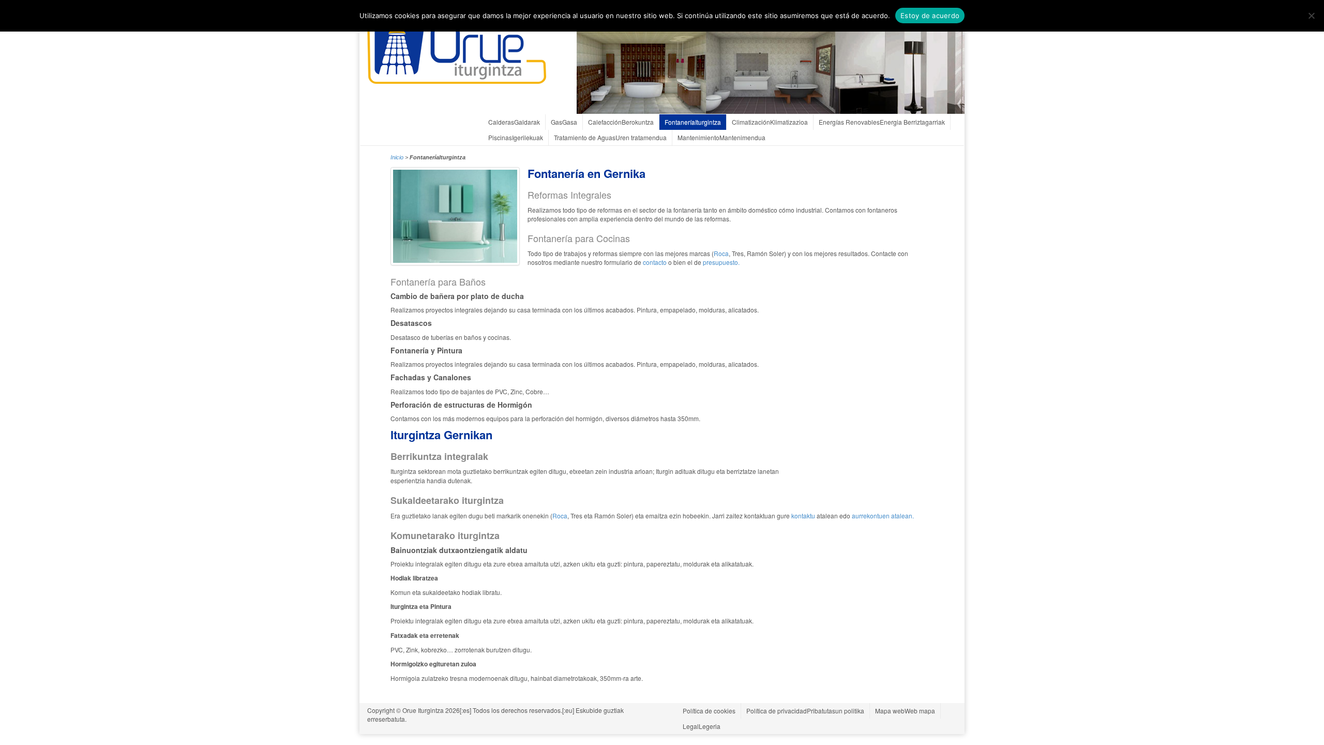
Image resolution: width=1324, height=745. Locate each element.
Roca (721, 253)
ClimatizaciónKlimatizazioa (770, 121)
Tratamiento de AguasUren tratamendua (610, 137)
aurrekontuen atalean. (883, 515)
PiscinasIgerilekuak (515, 137)
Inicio (396, 157)
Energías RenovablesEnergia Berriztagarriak (882, 121)
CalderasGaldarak (514, 121)
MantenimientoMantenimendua (721, 137)
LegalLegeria (701, 726)
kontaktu (802, 515)
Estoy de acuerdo (929, 15)
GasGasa (564, 121)
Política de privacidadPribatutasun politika (805, 710)
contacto (655, 262)
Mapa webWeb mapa (905, 710)
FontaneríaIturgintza (693, 121)
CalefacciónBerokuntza (621, 121)
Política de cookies (709, 710)
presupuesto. (720, 262)
